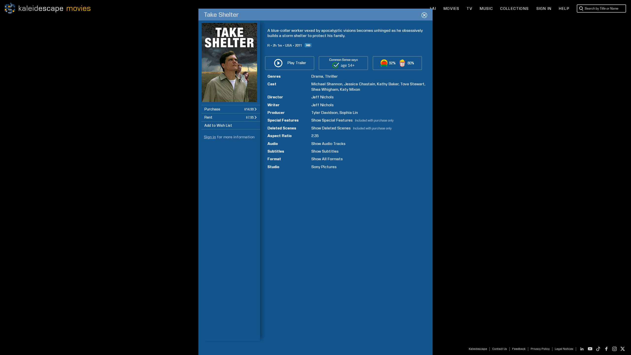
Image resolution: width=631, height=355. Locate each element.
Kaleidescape (478, 349)
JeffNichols (322, 97)
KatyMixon (350, 89)
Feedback (519, 349)
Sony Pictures (323, 166)
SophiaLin (348, 112)
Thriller (331, 76)
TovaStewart (412, 84)
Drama (317, 76)
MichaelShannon (326, 84)
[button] (230, 109)
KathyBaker (388, 84)
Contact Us (499, 349)
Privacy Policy (540, 349)
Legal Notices (564, 349)
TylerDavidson (324, 112)
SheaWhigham (324, 89)
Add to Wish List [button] (218, 125)
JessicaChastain (359, 84)
